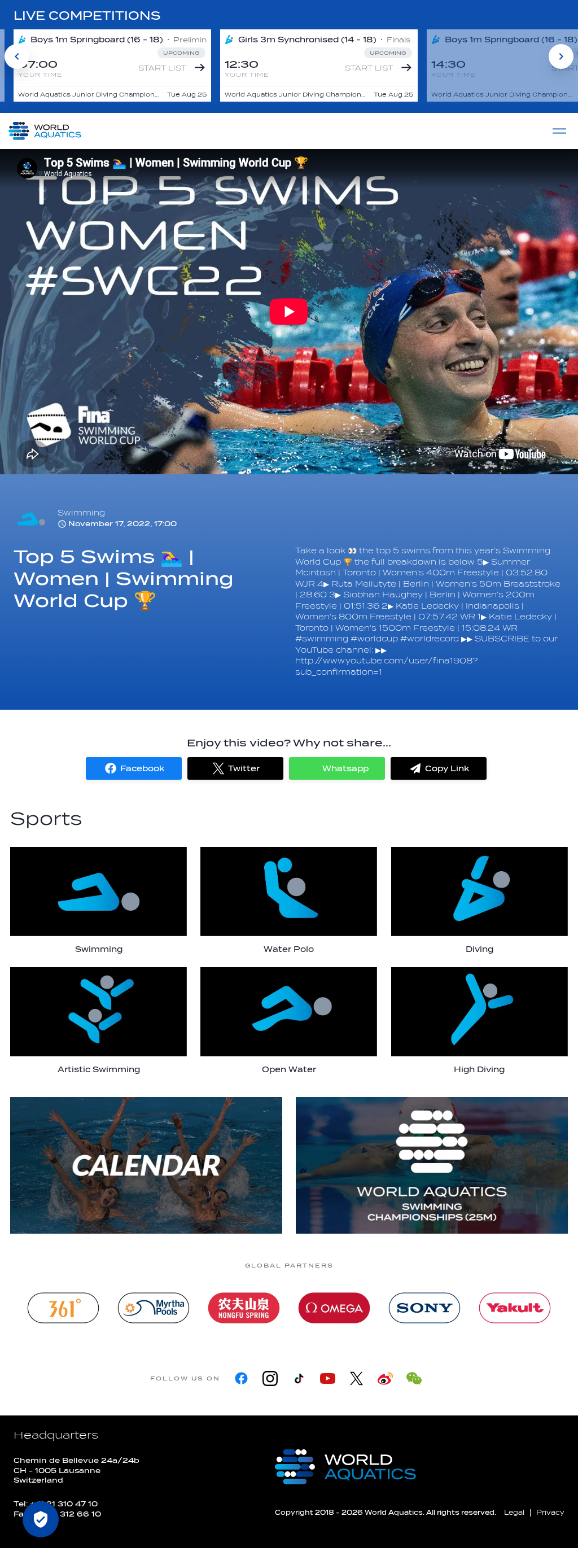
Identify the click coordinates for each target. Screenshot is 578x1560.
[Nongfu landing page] (243, 1308)
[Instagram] (270, 1378)
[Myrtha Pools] (153, 1308)
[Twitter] (356, 1378)
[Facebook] (241, 1378)
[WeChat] (414, 1378)
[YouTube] (327, 1378)
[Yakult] (514, 1308)
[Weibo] (385, 1378)
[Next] (561, 56)
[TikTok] (298, 1378)
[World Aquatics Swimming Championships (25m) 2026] (432, 1165)
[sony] (424, 1308)
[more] (146, 1165)
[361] (63, 1308)
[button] (134, 768)
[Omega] (334, 1308)
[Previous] (17, 56)
